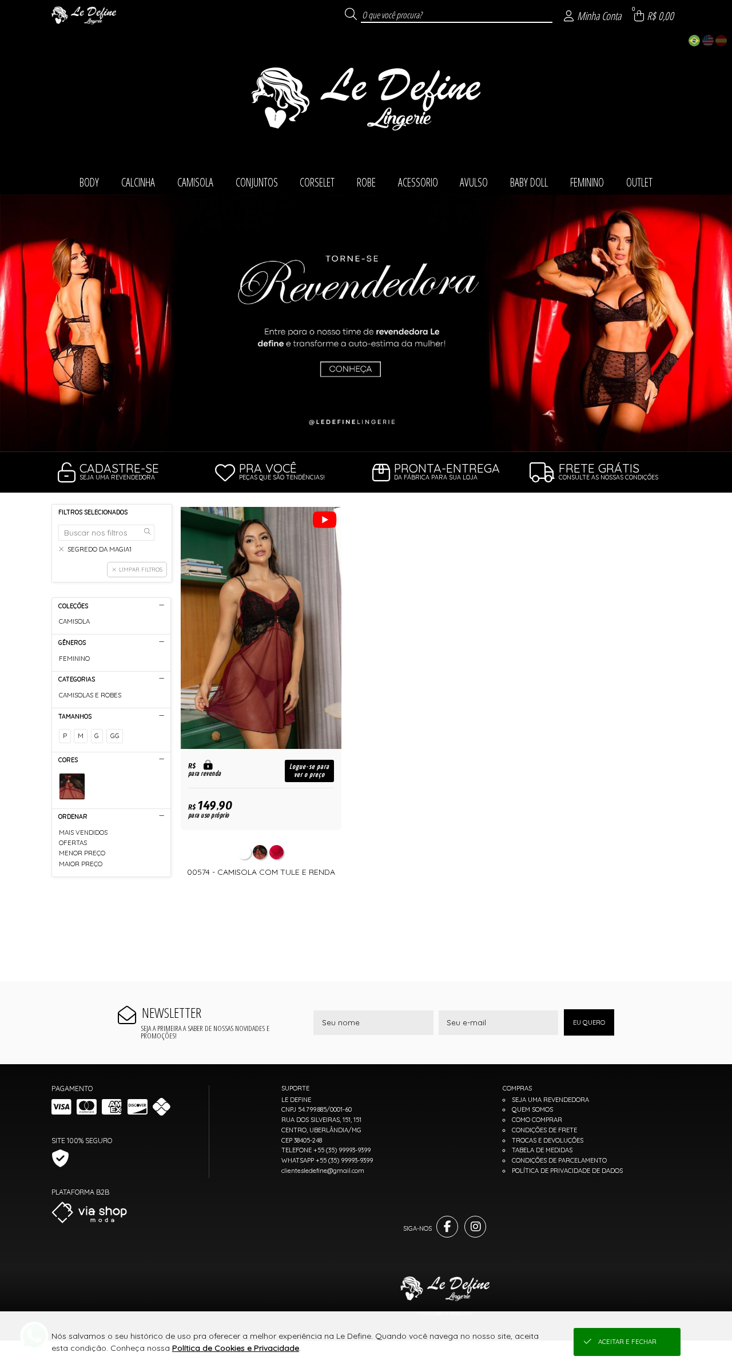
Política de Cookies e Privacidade (235, 1348)
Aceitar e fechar (627, 1342)
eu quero (589, 1022)
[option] (366, 324)
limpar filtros (140, 569)
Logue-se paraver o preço (309, 770)
